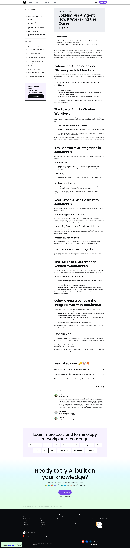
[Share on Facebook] (67, 28)
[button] (31, 2)
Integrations (25, 520)
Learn (41, 516)
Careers (76, 516)
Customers (42, 518)
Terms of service (36, 543)
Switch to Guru (78, 526)
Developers (42, 522)
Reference (29, 506)
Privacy (51, 543)
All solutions (25, 524)
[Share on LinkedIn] (62, 28)
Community (42, 524)
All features (25, 522)
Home (24, 506)
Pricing (54, 2)
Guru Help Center (61, 516)
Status (58, 518)
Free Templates (78, 528)
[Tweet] (65, 28)
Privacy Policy (11, 545)
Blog (41, 526)
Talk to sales (103, 2)
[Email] (60, 28)
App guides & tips (36, 506)
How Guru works (26, 518)
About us (77, 518)
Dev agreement (44, 543)
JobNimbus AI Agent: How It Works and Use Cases (52, 506)
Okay (19, 544)
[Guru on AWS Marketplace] (99, 525)
